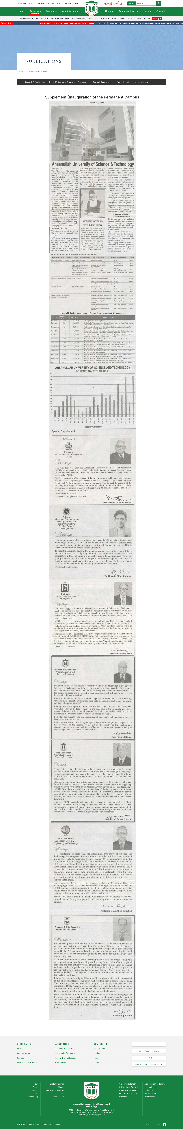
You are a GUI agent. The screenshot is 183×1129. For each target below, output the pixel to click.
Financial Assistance (127, 1090)
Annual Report (123, 82)
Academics (51, 11)
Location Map (32, 1096)
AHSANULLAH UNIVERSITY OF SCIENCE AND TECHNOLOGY (48, 3)
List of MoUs (58, 1096)
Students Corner (57, 1084)
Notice (130, 18)
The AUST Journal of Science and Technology (68, 82)
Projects (104, 18)
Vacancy (156, 18)
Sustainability (77, 18)
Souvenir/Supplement (102, 82)
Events (122, 18)
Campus (109, 11)
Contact (160, 11)
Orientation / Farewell (128, 1087)
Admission (35, 11)
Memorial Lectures (143, 82)
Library (147, 18)
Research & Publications (60, 18)
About (148, 11)
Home (21, 11)
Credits (157, 1125)
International (41, 18)
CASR (90, 18)
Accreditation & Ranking (155, 1084)
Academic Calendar (127, 1084)
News (114, 18)
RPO (96, 18)
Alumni (138, 18)
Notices (35, 1090)
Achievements (26, 18)
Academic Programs (129, 11)
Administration (70, 11)
